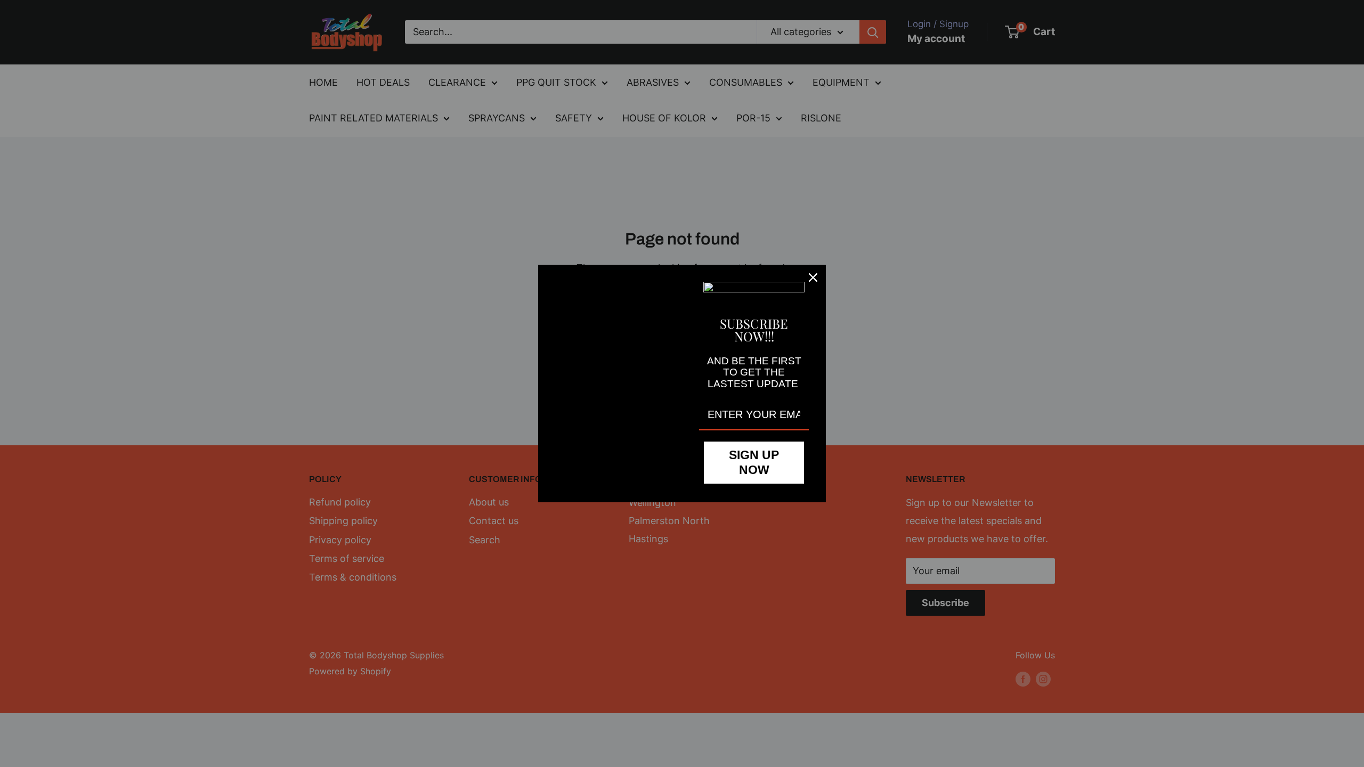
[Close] (813, 277)
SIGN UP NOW (754, 462)
